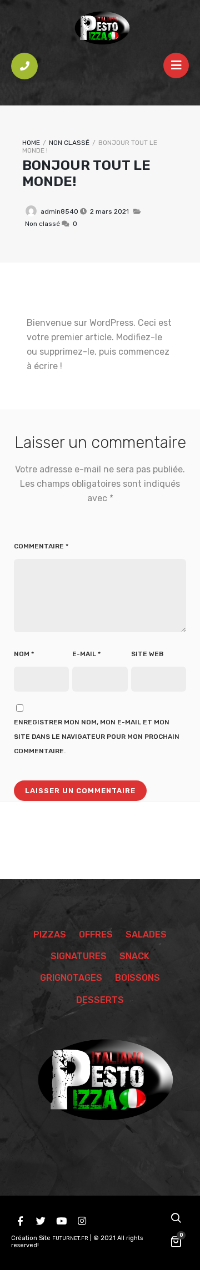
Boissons (137, 977)
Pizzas (49, 934)
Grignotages (71, 977)
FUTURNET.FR (70, 1238)
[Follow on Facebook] (20, 1221)
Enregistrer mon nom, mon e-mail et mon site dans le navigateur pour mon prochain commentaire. (96, 736)
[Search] (176, 1219)
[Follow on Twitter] (40, 1221)
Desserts (100, 1000)
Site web (147, 654)
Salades (146, 934)
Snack (134, 956)
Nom (24, 654)
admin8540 (59, 211)
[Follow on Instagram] (82, 1221)
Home (31, 143)
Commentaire (41, 546)
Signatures (79, 956)
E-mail (86, 654)
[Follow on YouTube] (61, 1221)
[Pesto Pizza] (100, 28)
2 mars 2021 (109, 211)
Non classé (69, 143)
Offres (96, 934)
